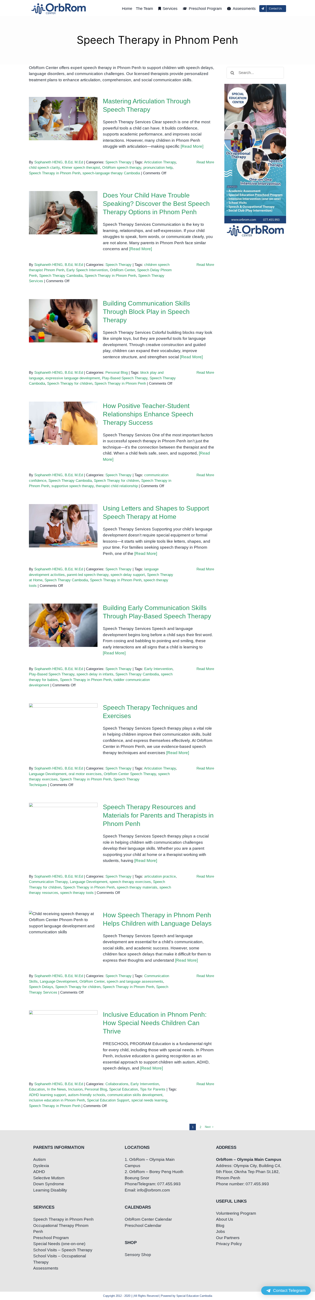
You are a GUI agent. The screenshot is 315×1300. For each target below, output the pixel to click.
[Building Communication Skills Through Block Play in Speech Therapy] (63, 320)
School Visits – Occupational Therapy (59, 1259)
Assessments (45, 1268)
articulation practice (160, 876)
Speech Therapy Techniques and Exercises (63, 717)
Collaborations (116, 1084)
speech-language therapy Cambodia (111, 173)
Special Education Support (108, 1100)
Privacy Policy (229, 1243)
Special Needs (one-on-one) (59, 1243)
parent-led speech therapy (87, 575)
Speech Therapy (118, 162)
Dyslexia (41, 1165)
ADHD (39, 1171)
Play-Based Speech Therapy (124, 378)
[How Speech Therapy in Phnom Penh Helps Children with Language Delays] (63, 932)
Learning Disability (50, 1190)
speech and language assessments (135, 981)
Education (37, 1089)
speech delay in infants (94, 674)
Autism (39, 1159)
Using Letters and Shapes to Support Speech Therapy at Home (63, 515)
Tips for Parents (152, 1089)
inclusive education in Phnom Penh (57, 1100)
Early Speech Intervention (87, 270)
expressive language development (72, 378)
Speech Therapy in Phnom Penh (54, 173)
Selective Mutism (48, 1178)
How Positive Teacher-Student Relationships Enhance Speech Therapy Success (63, 409)
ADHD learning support (47, 1095)
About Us (224, 1219)
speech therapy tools (77, 893)
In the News (56, 1089)
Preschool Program (51, 1237)
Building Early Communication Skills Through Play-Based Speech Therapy (63, 611)
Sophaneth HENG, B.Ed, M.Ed (58, 162)
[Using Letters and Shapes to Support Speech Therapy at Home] (63, 525)
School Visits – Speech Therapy (62, 1250)
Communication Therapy (48, 882)
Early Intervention (158, 669)
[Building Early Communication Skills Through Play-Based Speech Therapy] (63, 625)
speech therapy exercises (130, 882)
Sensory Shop (138, 1254)
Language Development (47, 774)
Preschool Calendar (143, 1225)
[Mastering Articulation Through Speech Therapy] (63, 118)
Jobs (220, 1231)
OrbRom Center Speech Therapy (130, 774)
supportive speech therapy (72, 486)
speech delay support (128, 575)
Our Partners (228, 1237)
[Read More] (192, 146)
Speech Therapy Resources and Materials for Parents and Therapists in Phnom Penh (63, 811)
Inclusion (75, 1089)
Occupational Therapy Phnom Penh (60, 1228)
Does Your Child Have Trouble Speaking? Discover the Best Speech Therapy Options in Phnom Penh (63, 196)
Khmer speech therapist (81, 168)
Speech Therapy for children (69, 383)
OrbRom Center (122, 270)
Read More (205, 162)
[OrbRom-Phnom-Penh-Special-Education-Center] (59, 4)
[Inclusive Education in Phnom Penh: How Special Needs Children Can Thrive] (63, 1032)
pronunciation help (157, 168)
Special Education (123, 1089)
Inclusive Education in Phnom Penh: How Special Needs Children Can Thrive (63, 1021)
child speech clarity (44, 168)
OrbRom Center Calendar (148, 1219)
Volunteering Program (236, 1213)
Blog (220, 1225)
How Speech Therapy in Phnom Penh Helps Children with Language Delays (63, 918)
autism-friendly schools (86, 1095)
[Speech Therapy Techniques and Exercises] (63, 725)
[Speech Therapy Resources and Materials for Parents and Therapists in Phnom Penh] (63, 824)
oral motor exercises (85, 774)
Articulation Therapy (160, 162)
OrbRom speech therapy (121, 168)
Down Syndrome (48, 1184)
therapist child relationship (117, 486)
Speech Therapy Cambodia (60, 276)
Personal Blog (116, 373)
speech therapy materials (137, 887)
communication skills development (134, 1095)
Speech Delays (41, 987)
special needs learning (149, 1100)
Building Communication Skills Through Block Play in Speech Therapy (63, 310)
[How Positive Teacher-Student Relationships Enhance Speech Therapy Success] (63, 423)
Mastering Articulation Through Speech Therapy (63, 111)
